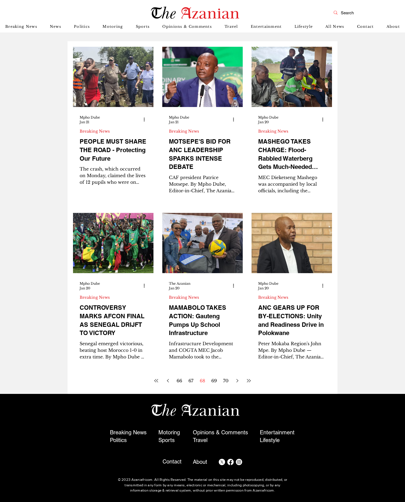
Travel (200, 440)
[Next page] (237, 381)
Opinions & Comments (220, 432)
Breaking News (95, 131)
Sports (166, 440)
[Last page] (249, 381)
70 (225, 380)
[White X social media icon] (222, 462)
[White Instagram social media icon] (239, 462)
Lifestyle (270, 440)
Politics (118, 440)
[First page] (156, 381)
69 (214, 380)
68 (202, 380)
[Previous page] (168, 381)
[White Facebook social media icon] (230, 462)
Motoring (169, 432)
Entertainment (277, 432)
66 (179, 380)
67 (190, 380)
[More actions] (146, 119)
